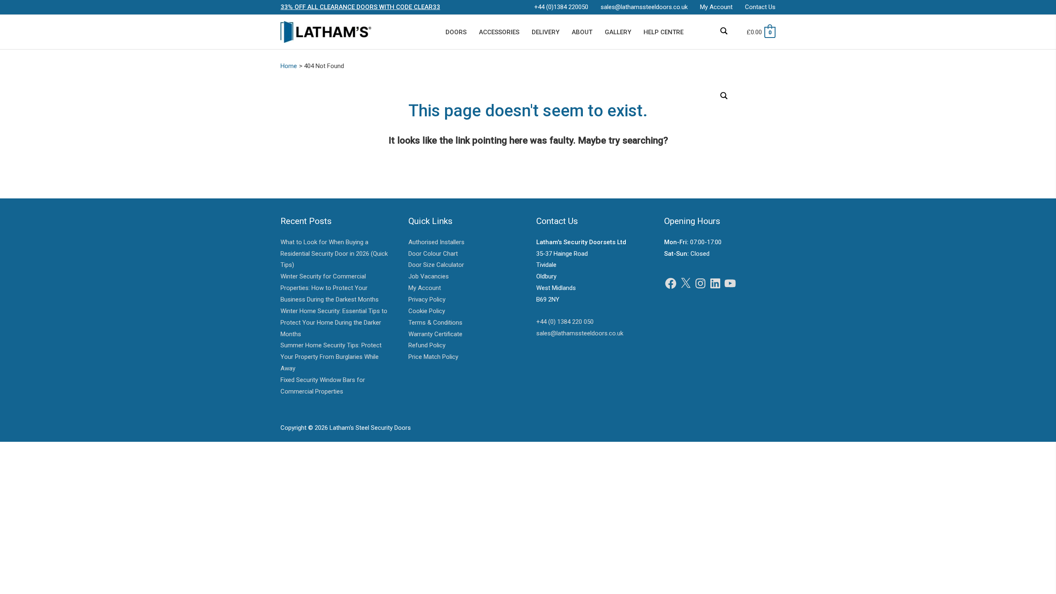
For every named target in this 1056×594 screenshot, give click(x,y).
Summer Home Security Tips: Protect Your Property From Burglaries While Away (331, 357)
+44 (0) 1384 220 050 (565, 321)
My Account (424, 288)
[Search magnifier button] (724, 31)
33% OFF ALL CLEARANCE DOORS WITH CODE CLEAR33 (360, 7)
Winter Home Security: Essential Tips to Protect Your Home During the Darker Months (333, 322)
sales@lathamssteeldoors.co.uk (579, 333)
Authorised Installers (436, 242)
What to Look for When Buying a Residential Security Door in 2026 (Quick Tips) (334, 253)
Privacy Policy (427, 299)
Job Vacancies (428, 276)
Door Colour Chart (433, 253)
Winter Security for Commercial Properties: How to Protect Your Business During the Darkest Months (329, 288)
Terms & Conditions (435, 322)
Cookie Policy (426, 311)
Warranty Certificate (435, 334)
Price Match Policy (433, 357)
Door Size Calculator (436, 265)
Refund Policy (427, 345)
